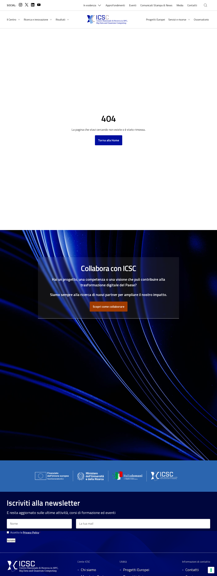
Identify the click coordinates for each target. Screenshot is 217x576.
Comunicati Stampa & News (156, 5)
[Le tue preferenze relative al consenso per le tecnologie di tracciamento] (211, 570)
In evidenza (89, 5)
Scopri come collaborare (108, 306)
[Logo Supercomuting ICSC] (108, 19)
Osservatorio (201, 19)
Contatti (192, 5)
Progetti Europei (155, 19)
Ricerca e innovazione (36, 19)
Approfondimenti (115, 5)
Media (179, 5)
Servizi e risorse (177, 19)
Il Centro (11, 19)
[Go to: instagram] (20, 5)
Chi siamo (88, 570)
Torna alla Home (108, 140)
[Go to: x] (26, 5)
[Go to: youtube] (39, 5)
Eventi (132, 5)
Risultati (60, 19)
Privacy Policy (31, 532)
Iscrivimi (11, 540)
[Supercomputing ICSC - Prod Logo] (33, 572)
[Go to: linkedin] (32, 5)
